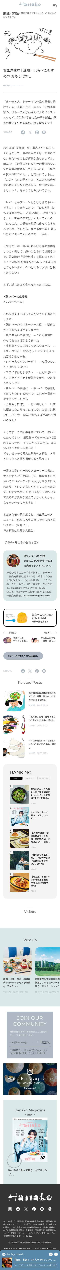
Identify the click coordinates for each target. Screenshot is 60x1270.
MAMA (15, 13)
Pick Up (30, 940)
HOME (6, 13)
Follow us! (30, 1088)
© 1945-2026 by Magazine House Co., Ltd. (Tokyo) (30, 1242)
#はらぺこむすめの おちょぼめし (23, 656)
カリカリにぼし (15, 404)
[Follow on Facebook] (18, 1209)
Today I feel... (15, 1254)
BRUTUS (13, 1248)
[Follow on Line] (42, 1209)
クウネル (52, 1248)
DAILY (16, 778)
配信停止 (46, 1042)
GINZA (45, 1248)
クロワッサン (36, 1248)
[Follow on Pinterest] (34, 1209)
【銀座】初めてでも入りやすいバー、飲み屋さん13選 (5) (34, 1260)
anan (6, 1248)
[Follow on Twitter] (26, 1209)
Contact (29, 1236)
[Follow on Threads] (50, 1209)
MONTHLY (43, 778)
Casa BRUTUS (24, 1248)
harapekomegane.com (37, 595)
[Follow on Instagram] (10, 1209)
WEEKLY (30, 778)
